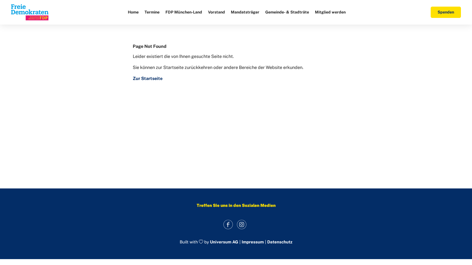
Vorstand (216, 12)
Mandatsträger (245, 12)
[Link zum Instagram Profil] (241, 224)
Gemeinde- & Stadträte (287, 12)
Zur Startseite (147, 78)
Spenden (446, 12)
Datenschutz (279, 242)
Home (133, 12)
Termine (152, 12)
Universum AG (224, 242)
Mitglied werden (330, 12)
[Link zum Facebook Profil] (228, 224)
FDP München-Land (183, 12)
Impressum (253, 242)
